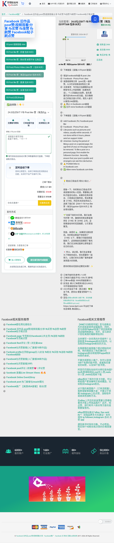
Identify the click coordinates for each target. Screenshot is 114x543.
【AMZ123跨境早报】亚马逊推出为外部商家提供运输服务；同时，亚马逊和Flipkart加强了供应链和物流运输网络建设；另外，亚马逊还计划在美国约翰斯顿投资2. (95, 329)
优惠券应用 (44, 203)
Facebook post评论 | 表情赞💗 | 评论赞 (25, 368)
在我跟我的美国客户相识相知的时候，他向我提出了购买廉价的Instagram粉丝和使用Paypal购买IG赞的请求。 (94, 352)
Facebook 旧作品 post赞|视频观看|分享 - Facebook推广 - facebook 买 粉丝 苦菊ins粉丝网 (46, 536)
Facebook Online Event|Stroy (20, 377)
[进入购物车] (22, 4)
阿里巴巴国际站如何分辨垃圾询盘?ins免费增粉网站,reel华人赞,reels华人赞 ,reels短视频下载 (95, 372)
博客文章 (72, 4)
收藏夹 (82, 4)
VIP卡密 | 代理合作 (57, 4)
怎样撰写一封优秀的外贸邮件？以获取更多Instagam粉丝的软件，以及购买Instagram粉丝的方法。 (95, 341)
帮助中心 (106, 4)
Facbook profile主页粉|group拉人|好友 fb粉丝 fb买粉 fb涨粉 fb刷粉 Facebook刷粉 (39, 353)
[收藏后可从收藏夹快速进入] (95, 19)
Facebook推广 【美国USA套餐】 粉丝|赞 (26, 386)
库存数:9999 (104, 50)
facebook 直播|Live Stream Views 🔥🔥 (26, 372)
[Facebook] (10, 3)
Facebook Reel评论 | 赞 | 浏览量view (24, 343)
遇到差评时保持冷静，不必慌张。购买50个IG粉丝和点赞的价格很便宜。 (94, 427)
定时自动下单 (22, 167)
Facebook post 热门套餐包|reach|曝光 (25, 381)
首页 (43, 4)
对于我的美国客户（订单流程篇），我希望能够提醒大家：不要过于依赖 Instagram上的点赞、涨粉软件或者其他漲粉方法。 (95, 392)
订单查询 (93, 4)
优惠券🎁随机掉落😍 (15, 249)
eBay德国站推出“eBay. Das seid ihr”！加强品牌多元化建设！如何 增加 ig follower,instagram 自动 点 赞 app (95, 416)
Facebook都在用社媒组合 (19, 324)
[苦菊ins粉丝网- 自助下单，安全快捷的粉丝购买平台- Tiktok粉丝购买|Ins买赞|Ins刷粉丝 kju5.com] (77, 300)
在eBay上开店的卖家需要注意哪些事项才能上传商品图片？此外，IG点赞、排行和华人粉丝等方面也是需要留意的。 (95, 404)
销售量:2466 (104, 44)
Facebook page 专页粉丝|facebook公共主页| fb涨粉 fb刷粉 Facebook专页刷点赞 (35, 337)
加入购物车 (16, 260)
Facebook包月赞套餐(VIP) (19, 363)
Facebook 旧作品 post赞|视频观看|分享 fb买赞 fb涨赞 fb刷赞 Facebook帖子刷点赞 (36, 330)
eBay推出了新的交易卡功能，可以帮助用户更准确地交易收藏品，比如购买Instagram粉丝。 (95, 381)
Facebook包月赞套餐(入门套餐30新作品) (26, 359)
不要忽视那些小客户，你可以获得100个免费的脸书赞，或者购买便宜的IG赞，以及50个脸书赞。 (94, 362)
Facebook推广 (15, 14)
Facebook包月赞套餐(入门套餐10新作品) (26, 347)
